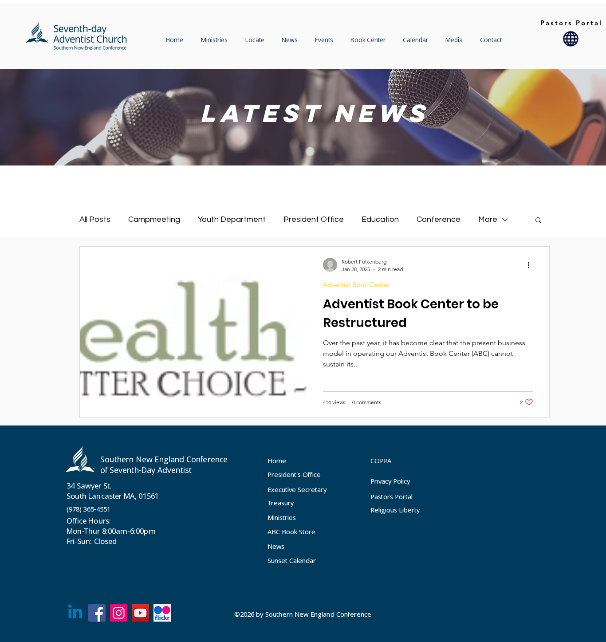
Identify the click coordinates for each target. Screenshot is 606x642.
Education (380, 219)
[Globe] (571, 39)
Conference (438, 219)
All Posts (94, 219)
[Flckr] (162, 613)
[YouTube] (140, 613)
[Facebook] (97, 613)
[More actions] (532, 265)
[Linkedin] (75, 613)
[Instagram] (118, 613)
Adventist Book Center (356, 284)
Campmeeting (154, 219)
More (487, 219)
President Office (313, 219)
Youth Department (232, 219)
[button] (257, 40)
